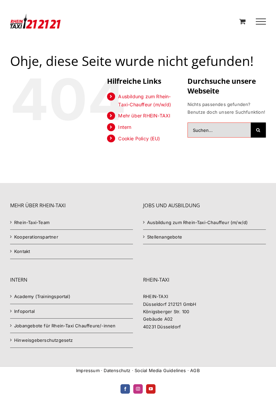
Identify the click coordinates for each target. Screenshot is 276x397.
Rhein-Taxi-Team (31, 222)
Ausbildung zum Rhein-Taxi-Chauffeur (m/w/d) (197, 222)
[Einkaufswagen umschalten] (242, 21)
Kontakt (22, 251)
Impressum (88, 370)
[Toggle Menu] (261, 22)
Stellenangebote (164, 237)
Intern (124, 127)
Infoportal (24, 311)
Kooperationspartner (36, 237)
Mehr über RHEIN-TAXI (144, 115)
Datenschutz (117, 370)
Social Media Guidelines (160, 370)
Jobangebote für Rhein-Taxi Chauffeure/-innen (65, 325)
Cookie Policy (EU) (139, 138)
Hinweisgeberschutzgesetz (43, 340)
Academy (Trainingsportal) (42, 296)
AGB (195, 370)
